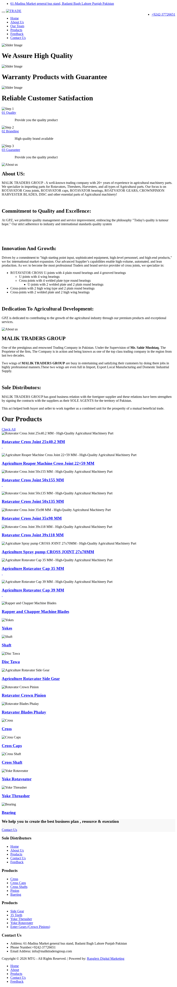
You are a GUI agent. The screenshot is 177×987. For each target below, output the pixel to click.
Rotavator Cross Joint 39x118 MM (33, 535)
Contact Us (18, 38)
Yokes (7, 628)
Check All (9, 429)
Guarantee (11, 150)
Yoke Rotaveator (17, 779)
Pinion (14, 890)
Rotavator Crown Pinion (24, 695)
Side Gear (17, 911)
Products (16, 30)
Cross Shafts (18, 887)
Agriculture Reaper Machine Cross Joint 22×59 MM (48, 463)
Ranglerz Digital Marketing (105, 958)
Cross (7, 729)
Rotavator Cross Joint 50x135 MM (33, 501)
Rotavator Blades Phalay (24, 712)
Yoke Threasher (16, 796)
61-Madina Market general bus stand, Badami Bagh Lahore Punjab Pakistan (62, 3)
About (14, 970)
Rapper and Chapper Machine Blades (35, 611)
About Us (17, 22)
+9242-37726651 (163, 14)
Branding (10, 131)
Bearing (9, 812)
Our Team (17, 26)
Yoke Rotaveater (21, 923)
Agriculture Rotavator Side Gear (31, 678)
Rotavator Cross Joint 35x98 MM (32, 518)
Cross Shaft (12, 762)
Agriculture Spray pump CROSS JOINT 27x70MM (48, 552)
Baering (15, 894)
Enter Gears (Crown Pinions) (30, 927)
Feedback (17, 34)
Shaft (6, 645)
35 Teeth (16, 915)
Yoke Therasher (21, 919)
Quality (9, 112)
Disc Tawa (11, 661)
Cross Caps (12, 745)
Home (14, 18)
